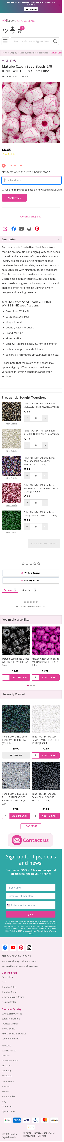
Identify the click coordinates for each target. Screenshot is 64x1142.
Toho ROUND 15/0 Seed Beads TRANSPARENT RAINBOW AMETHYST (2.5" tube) (39, 461)
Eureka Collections (11, 1018)
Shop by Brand (9, 991)
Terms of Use (47, 1132)
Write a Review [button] (32, 572)
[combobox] (31, 41)
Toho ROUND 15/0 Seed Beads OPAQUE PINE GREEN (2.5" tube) (40, 514)
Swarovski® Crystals (12, 1013)
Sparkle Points (9, 1050)
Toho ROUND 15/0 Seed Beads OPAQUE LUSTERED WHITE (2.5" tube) (45, 740)
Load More (31, 826)
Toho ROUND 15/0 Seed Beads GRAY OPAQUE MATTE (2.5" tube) (44, 797)
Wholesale (7, 1075)
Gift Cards (7, 1065)
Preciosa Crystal (10, 1023)
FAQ (4, 1101)
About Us (6, 1045)
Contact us (7, 1106)
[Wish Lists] (5, 30)
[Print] (29, 228)
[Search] (55, 41)
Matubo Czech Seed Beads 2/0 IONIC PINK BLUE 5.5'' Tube (15, 662)
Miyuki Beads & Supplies (14, 1033)
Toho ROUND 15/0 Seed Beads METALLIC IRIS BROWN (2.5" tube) (41, 405)
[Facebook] (13, 228)
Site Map (41, 1135)
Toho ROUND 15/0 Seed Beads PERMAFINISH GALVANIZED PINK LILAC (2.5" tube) (41, 488)
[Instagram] (29, 947)
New (4, 982)
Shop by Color (9, 986)
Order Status (8, 1081)
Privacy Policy (42, 931)
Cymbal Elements (10, 1038)
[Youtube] (13, 947)
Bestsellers (7, 977)
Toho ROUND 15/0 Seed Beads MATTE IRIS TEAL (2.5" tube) (14, 740)
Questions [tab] (27, 590)
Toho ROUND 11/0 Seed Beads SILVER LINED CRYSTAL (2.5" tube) (41, 432)
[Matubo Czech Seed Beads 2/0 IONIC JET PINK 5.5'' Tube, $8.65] (46, 640)
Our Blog (6, 1070)
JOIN (30, 914)
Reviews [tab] (8, 590)
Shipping (6, 1086)
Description (9, 239)
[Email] (21, 228)
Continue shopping (30, 216)
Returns (5, 1091)
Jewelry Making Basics (13, 996)
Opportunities (8, 1111)
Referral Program (10, 1060)
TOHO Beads (8, 1028)
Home (4, 52)
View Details (11, 423)
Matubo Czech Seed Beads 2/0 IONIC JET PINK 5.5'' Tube (45, 662)
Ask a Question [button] (32, 580)
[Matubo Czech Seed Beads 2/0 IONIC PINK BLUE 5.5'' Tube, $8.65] (16, 640)
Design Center (9, 1001)
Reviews (6, 1055)
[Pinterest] (37, 228)
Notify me (16, 755)
